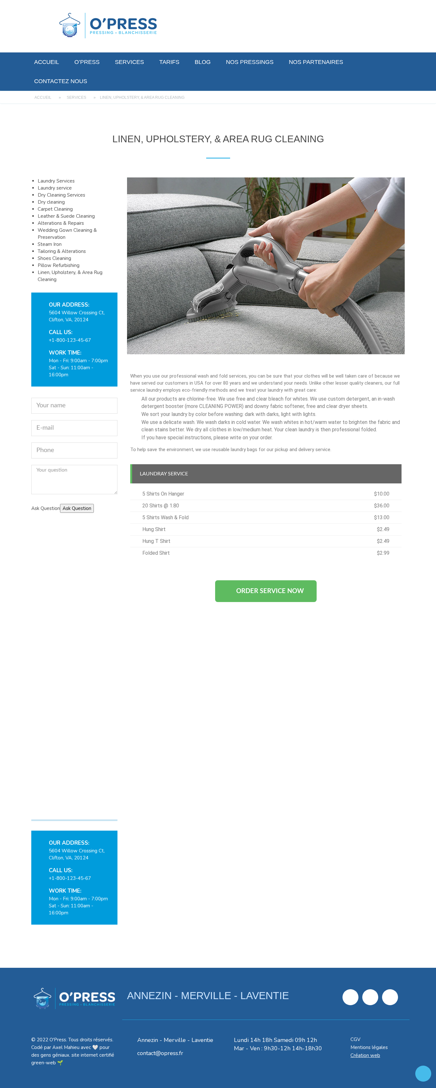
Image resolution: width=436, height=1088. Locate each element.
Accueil (46, 62)
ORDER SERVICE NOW (270, 591)
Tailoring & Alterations (62, 251)
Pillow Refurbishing (58, 265)
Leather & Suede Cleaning (66, 216)
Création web (365, 1055)
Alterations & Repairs (61, 223)
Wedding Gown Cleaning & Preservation (63, 694)
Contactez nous (60, 81)
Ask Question (77, 508)
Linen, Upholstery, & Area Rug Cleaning (71, 808)
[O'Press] (107, 25)
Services (129, 62)
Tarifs (169, 62)
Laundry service (55, 188)
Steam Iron (50, 244)
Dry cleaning (51, 202)
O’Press (87, 62)
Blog (203, 62)
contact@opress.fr (160, 1053)
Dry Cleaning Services (61, 195)
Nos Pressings (250, 62)
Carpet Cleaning (55, 209)
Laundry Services (56, 181)
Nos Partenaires (316, 62)
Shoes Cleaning (54, 258)
